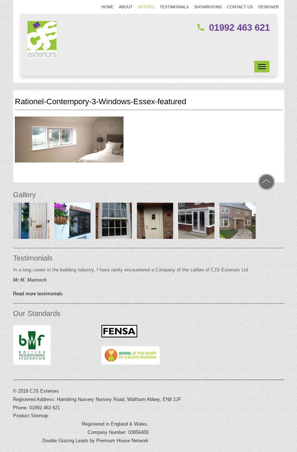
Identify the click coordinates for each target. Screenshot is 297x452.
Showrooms (208, 7)
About (126, 7)
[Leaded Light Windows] (72, 222)
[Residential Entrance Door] (31, 222)
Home (107, 7)
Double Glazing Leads (65, 440)
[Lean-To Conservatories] (196, 222)
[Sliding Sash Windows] (114, 222)
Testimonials (174, 7)
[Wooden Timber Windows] (237, 222)
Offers (146, 7)
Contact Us (240, 7)
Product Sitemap (30, 415)
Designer (268, 7)
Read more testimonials (38, 293)
